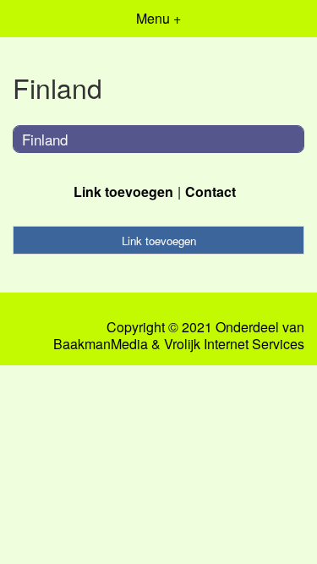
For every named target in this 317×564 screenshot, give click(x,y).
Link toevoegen (123, 191)
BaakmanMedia (100, 344)
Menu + (158, 18)
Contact (210, 191)
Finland (45, 139)
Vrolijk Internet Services (234, 344)
